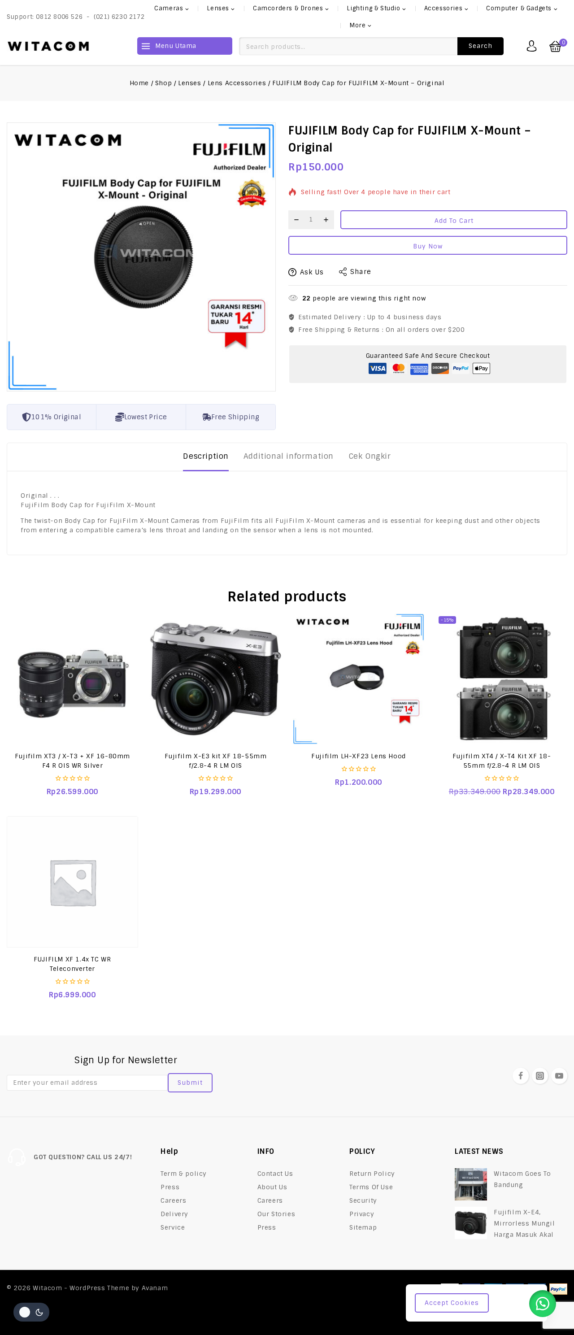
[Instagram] (540, 1076)
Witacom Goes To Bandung (522, 1179)
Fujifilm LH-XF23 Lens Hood (358, 756)
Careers (173, 1200)
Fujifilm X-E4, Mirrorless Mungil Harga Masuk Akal (524, 1223)
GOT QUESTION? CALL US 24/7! (83, 1157)
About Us (272, 1187)
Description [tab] (206, 456)
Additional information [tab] (289, 456)
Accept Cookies (452, 1303)
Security (363, 1200)
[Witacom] (48, 46)
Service (173, 1227)
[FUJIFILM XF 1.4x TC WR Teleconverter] (72, 882)
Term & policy (184, 1174)
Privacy (361, 1214)
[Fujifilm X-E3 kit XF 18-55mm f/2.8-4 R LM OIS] (215, 679)
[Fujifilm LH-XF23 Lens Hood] (358, 679)
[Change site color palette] (31, 1312)
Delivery (174, 1214)
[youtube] (559, 1076)
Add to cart (454, 221)
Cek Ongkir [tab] (369, 456)
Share (360, 271)
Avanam (155, 1288)
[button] (542, 1303)
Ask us (312, 272)
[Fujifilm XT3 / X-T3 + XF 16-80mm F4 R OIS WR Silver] (72, 679)
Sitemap (363, 1227)
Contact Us (275, 1174)
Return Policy (372, 1174)
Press (170, 1187)
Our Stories (276, 1214)
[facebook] (521, 1076)
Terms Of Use (371, 1187)
